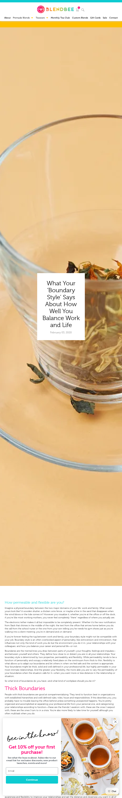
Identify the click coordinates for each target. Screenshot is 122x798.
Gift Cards (95, 17)
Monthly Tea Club (60, 17)
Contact (113, 17)
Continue (32, 779)
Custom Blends (80, 17)
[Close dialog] (115, 721)
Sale (105, 17)
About (7, 17)
